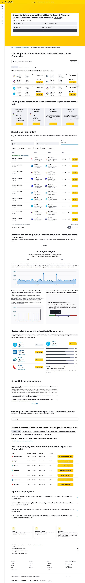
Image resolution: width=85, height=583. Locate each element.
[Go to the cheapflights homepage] (10, 2)
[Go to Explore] (2, 17)
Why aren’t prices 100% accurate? (20, 553)
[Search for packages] (2, 14)
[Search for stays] (2, 9)
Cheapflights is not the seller (18, 548)
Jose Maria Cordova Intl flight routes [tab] (67, 431)
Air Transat (20, 342)
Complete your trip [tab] (27, 431)
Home (12, 47)
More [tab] (62, 259)
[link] (19, 124)
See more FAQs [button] (35, 403)
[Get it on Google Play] (68, 564)
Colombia (23, 47)
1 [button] (69, 227)
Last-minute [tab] (26, 67)
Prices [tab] (28, 259)
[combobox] (16, 20)
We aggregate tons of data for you (19, 551)
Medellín (27, 47)
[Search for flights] (2, 6)
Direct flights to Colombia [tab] (39, 431)
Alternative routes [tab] (16, 431)
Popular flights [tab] (48, 434)
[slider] (79, 144)
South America (17, 47)
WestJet (20, 357)
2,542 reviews (21, 369)
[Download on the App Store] (68, 567)
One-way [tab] (34, 67)
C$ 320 (57, 17)
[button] (2, 2)
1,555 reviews (21, 354)
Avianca (20, 365)
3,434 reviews (21, 361)
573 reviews (21, 346)
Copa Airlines (21, 350)
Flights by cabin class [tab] (52, 431)
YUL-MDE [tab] (45, 245)
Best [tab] (20, 67)
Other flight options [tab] (17, 434)
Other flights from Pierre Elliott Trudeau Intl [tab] (33, 434)
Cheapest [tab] (15, 67)
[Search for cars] (2, 11)
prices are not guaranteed (38, 544)
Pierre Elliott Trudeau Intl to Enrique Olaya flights (22, 441)
